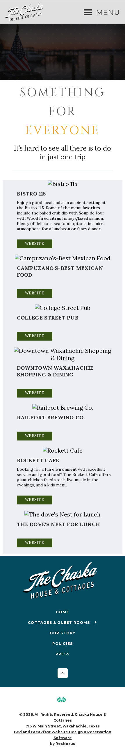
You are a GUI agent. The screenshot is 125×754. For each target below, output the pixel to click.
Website (34, 243)
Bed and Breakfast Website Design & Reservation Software (62, 735)
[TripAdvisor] (62, 700)
